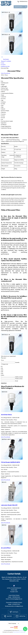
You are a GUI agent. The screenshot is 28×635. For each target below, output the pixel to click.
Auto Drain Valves (6, 414)
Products (3, 64)
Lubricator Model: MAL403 (9, 505)
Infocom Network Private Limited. (19, 632)
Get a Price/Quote (5, 73)
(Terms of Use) (21, 630)
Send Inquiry (6, 59)
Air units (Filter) (6, 548)
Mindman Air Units (5, 66)
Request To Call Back (6, 61)
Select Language (12, 623)
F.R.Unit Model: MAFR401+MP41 (10, 462)
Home (2, 63)
